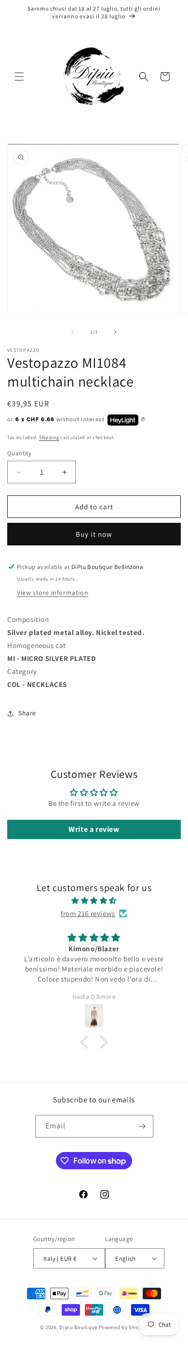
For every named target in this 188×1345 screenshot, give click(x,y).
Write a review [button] (93, 829)
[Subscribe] (142, 1126)
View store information (52, 592)
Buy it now (94, 534)
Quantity (19, 453)
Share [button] (27, 713)
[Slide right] (115, 332)
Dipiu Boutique (78, 1327)
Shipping (49, 437)
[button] (19, 76)
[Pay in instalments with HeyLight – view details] (143, 420)
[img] (94, 900)
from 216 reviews (88, 913)
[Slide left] (72, 332)
